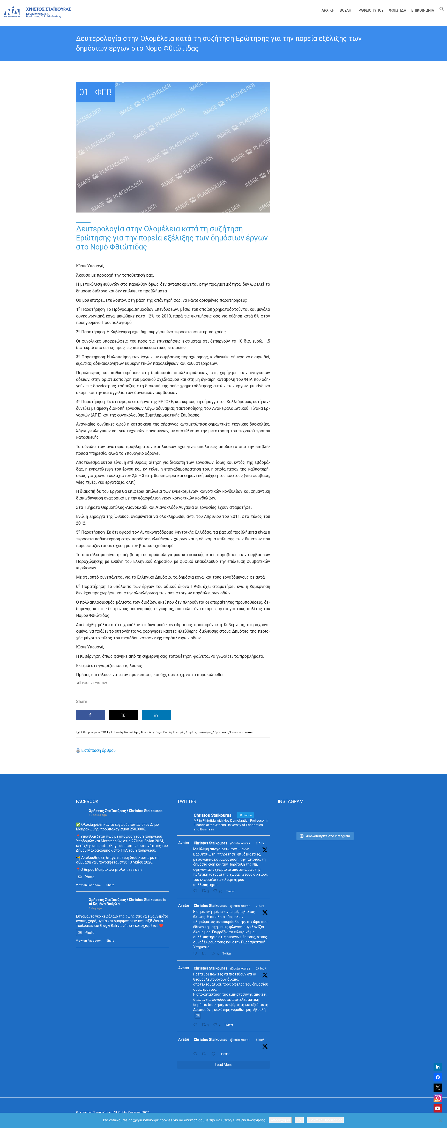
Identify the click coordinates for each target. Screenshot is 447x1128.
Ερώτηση (178, 732)
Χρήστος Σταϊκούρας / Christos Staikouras (125, 811)
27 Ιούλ (261, 968)
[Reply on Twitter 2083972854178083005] (196, 891)
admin (223, 732)
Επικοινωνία (422, 10)
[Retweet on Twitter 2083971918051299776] (205, 954)
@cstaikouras (240, 843)
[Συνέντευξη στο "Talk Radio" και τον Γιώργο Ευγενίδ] (356, 819)
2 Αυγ (260, 843)
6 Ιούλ (260, 1040)
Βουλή (345, 10)
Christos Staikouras (210, 843)
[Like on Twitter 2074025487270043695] (214, 1054)
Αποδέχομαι (280, 1120)
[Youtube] (438, 1108)
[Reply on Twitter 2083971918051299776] (196, 954)
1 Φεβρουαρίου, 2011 (94, 732)
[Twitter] (438, 1088)
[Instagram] (438, 1098)
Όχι (299, 1120)
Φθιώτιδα (397, 10)
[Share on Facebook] (90, 715)
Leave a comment (243, 732)
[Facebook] (438, 1077)
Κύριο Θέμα (131, 732)
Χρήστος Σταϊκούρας (198, 732)
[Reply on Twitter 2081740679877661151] (196, 1025)
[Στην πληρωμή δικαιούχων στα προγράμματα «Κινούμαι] (292, 819)
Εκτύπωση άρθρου (98, 750)
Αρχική (328, 10)
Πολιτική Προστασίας (325, 1120)
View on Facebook (88, 885)
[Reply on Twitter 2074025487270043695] (196, 1054)
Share (110, 885)
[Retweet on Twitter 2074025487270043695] (205, 1054)
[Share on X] (123, 715)
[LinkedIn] (438, 1067)
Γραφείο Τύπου (370, 10)
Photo (89, 877)
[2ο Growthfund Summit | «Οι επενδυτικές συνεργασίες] (324, 819)
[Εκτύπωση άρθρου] (78, 750)
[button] (440, 10)
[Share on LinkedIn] (156, 715)
